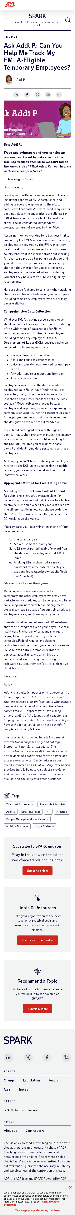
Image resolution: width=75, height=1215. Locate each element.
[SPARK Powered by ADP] (37, 16)
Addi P (21, 79)
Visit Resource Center (37, 940)
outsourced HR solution (49, 622)
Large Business (44, 826)
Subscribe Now (37, 870)
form (36, 729)
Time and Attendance (20, 804)
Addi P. (10, 811)
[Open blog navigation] (7, 20)
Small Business (30, 811)
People (11, 36)
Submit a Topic (38, 1008)
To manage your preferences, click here (37, 1210)
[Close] (70, 1187)
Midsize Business (17, 826)
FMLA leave (12, 218)
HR (48, 811)
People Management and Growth (27, 819)
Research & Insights (52, 804)
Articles (62, 811)
